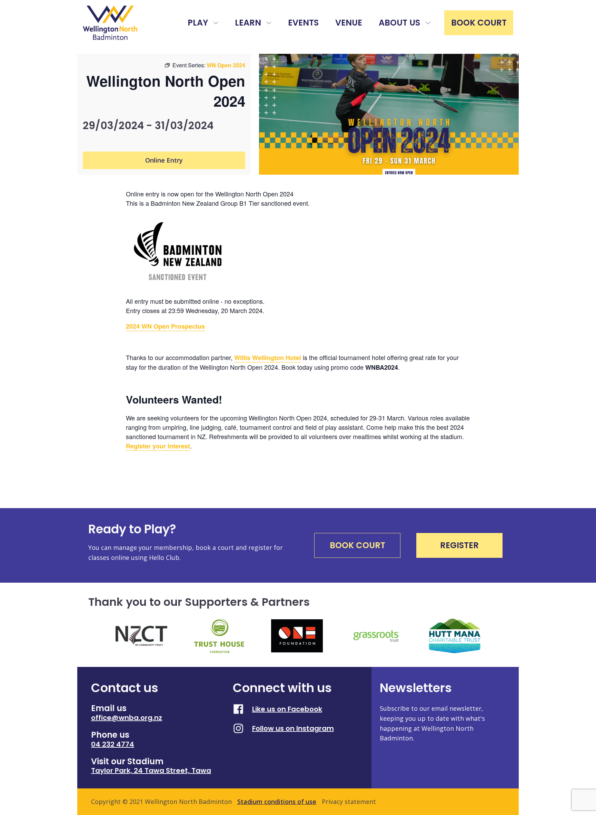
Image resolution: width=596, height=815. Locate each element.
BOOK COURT (479, 22)
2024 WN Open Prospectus (165, 326)
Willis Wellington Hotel (267, 357)
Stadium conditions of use (276, 801)
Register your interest (158, 446)
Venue (348, 22)
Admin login (399, 801)
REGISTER (459, 545)
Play (198, 22)
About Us (399, 22)
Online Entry (164, 160)
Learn (248, 22)
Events (303, 22)
